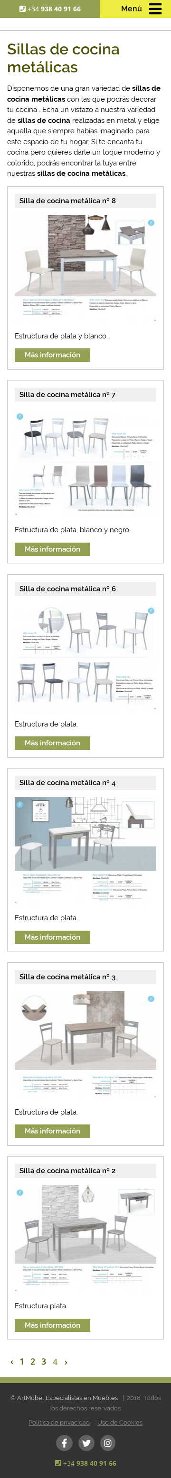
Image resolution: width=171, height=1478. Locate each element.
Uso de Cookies (119, 1422)
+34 (54, 8)
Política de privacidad (59, 1422)
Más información (52, 355)
